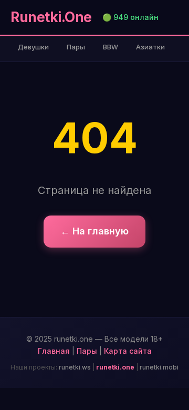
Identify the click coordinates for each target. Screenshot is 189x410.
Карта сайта (128, 350)
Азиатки (150, 47)
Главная (54, 350)
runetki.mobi (159, 367)
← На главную (94, 231)
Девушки (33, 47)
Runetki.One (51, 17)
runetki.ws (75, 367)
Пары (76, 47)
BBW (110, 47)
